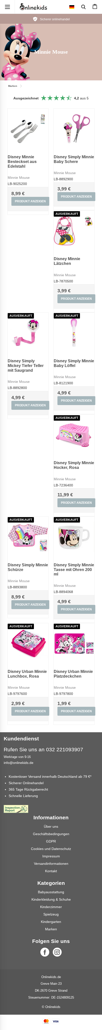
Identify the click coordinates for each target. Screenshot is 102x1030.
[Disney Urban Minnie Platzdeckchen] (74, 643)
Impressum (51, 856)
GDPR (51, 841)
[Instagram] (57, 952)
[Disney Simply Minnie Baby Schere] (74, 129)
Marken (51, 929)
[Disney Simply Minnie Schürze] (28, 537)
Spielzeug (51, 914)
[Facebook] (44, 952)
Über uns (51, 826)
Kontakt (51, 871)
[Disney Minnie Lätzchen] (74, 230)
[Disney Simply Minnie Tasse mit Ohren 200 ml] (74, 537)
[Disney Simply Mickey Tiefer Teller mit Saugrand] (28, 333)
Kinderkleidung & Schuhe (51, 899)
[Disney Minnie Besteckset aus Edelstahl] (28, 129)
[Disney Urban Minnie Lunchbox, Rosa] (28, 643)
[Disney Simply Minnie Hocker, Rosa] (74, 434)
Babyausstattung (51, 892)
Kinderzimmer (51, 907)
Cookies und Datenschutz (51, 849)
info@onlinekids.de (18, 763)
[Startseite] (33, 6)
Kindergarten (51, 922)
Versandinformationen (51, 864)
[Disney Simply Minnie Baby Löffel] (74, 333)
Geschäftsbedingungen (51, 834)
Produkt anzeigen (30, 201)
